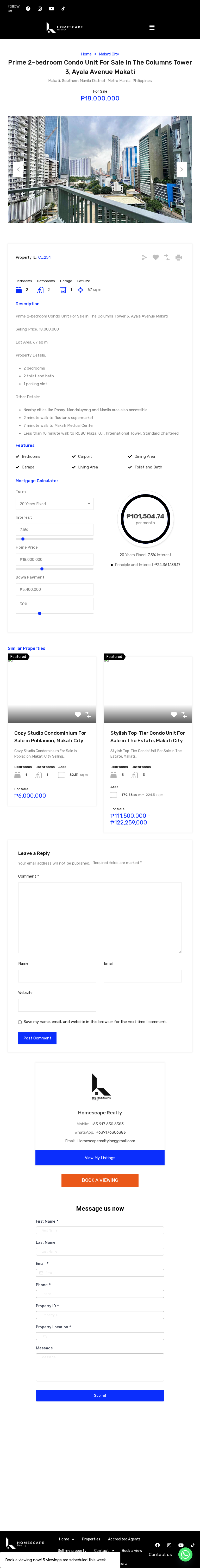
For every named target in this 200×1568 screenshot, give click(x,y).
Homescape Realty (100, 1113)
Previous (18, 169)
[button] (151, 27)
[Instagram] (40, 8)
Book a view (132, 1550)
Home (86, 54)
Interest (24, 517)
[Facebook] (28, 8)
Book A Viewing (100, 1180)
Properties (91, 1539)
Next (182, 169)
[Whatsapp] (185, 1554)
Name (23, 963)
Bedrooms (31, 456)
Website (25, 992)
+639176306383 (111, 1132)
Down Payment (30, 577)
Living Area (88, 467)
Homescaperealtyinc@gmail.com (106, 1141)
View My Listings (100, 1158)
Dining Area (144, 456)
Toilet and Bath (148, 467)
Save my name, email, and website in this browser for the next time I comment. (95, 1021)
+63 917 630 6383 (107, 1124)
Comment (28, 876)
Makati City (109, 54)
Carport (85, 456)
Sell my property (72, 1550)
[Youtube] (51, 8)
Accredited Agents (124, 1539)
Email (108, 963)
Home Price (27, 547)
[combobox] (54, 504)
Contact (101, 1550)
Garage (28, 467)
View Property (52, 710)
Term (21, 491)
